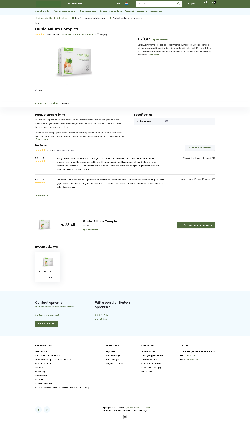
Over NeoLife (41, 351)
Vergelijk (104, 34)
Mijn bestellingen (113, 355)
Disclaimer (40, 367)
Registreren (111, 351)
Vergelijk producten (115, 363)
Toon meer (154, 54)
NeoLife (56, 34)
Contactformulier (46, 323)
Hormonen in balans (44, 383)
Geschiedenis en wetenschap (48, 355)
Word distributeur (43, 363)
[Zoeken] (178, 4)
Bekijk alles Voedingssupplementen (78, 34)
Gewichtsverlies (43, 11)
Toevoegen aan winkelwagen (198, 225)
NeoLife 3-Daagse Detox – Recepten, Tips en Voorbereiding (62, 388)
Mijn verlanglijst (113, 359)
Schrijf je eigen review (201, 147)
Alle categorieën (74, 3)
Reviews (66, 103)
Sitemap (39, 379)
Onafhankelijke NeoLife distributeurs (51, 18)
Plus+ (137, 407)
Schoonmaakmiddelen (111, 11)
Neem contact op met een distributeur (53, 359)
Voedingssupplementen (65, 11)
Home (38, 23)
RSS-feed (146, 407)
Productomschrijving (46, 103)
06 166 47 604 (102, 314)
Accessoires (156, 11)
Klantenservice (42, 375)
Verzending (40, 371)
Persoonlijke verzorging (136, 11)
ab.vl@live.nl (101, 319)
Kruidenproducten (88, 11)
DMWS (130, 407)
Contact (116, 3)
